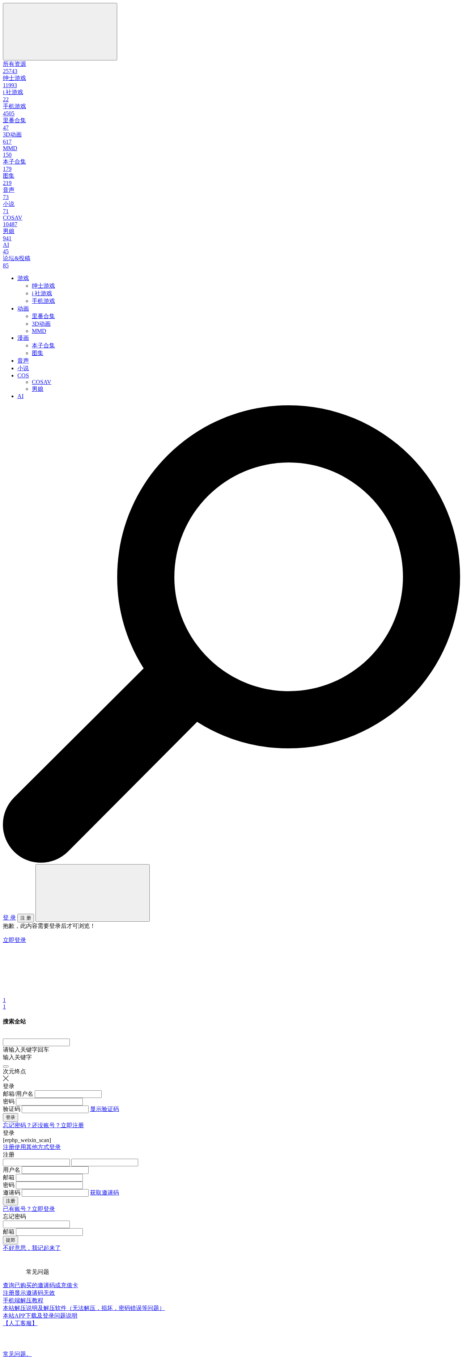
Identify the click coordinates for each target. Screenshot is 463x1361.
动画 (23, 308)
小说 (23, 368)
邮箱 (8, 1177)
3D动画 (41, 324)
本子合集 (43, 345)
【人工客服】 (20, 1323)
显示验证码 (104, 1109)
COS (23, 375)
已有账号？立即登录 (29, 1209)
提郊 (10, 1240)
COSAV (41, 382)
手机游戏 (43, 301)
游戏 (23, 278)
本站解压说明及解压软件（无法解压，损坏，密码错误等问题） (84, 1308)
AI (20, 396)
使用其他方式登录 (37, 1147)
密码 (8, 1101)
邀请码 (11, 1192)
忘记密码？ (17, 1125)
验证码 (11, 1109)
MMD (39, 331)
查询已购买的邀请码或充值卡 (40, 1285)
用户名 (11, 1170)
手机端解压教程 (23, 1300)
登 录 (9, 917)
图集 (37, 353)
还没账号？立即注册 (58, 1125)
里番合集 (43, 316)
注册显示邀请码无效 (29, 1293)
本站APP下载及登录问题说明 (40, 1316)
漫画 (23, 338)
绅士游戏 (43, 286)
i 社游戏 (42, 293)
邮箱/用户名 (18, 1094)
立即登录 (14, 940)
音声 (23, 361)
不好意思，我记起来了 (32, 1248)
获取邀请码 (104, 1192)
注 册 (25, 918)
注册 (8, 1147)
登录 (10, 1117)
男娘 (37, 389)
